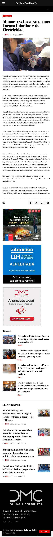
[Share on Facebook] (30, 203)
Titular (19, 345)
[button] (44, 531)
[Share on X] (36, 203)
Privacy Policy (31, 530)
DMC (7, 35)
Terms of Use (10, 533)
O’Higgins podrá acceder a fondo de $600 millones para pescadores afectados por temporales (33, 353)
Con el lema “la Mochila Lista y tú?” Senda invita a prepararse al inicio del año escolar (19, 469)
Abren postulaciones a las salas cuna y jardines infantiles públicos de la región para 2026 (18, 452)
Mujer (19, 395)
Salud (19, 377)
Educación (7, 16)
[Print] (47, 203)
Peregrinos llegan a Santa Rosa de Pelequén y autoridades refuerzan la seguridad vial (33, 339)
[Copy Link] (42, 203)
